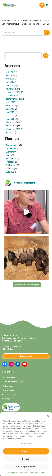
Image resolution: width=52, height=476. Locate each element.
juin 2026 (10, 75)
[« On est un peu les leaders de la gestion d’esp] (26, 212)
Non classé (11, 158)
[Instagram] (11, 364)
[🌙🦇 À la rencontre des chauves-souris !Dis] (26, 258)
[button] (47, 415)
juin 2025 (10, 109)
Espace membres (9, 394)
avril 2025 (10, 115)
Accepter (26, 451)
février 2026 (11, 89)
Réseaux (10, 168)
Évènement (11, 152)
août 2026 (10, 72)
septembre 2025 (13, 99)
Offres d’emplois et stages (13, 382)
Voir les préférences (26, 466)
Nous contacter (26, 356)
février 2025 (11, 122)
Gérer (8, 155)
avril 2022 (10, 132)
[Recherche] (46, 55)
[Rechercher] (47, 5)
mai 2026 (10, 79)
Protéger (10, 162)
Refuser (26, 459)
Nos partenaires (8, 377)
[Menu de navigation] (42, 5)
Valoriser (10, 172)
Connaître (10, 148)
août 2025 (10, 102)
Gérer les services (26, 444)
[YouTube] (24, 364)
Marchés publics (8, 399)
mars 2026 (11, 85)
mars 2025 (11, 119)
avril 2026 (10, 82)
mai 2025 (10, 112)
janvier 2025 (11, 125)
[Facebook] (4, 364)
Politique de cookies (15, 472)
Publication (11, 165)
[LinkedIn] (17, 364)
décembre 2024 (13, 129)
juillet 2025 (11, 105)
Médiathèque (7, 386)
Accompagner (12, 145)
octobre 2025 (12, 95)
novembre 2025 (13, 92)
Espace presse (8, 390)
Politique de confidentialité (34, 472)
